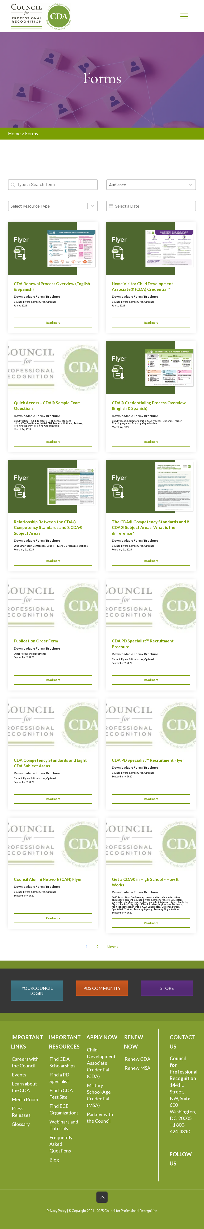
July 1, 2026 (118, 305)
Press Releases (21, 1111)
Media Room (25, 1099)
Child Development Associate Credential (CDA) (101, 1063)
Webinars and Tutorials (63, 1125)
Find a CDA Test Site (61, 1093)
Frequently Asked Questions (61, 1144)
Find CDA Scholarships (62, 1062)
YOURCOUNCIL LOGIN (37, 991)
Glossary (21, 1124)
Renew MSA (137, 1068)
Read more (53, 322)
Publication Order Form (36, 640)
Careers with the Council (25, 1062)
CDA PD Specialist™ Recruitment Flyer (148, 760)
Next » (113, 946)
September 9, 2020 (24, 657)
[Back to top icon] (102, 1197)
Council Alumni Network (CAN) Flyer (48, 879)
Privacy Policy (56, 1211)
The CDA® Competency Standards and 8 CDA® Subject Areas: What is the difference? (150, 527)
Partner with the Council (100, 1117)
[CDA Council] (41, 16)
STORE (167, 988)
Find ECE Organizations (64, 1109)
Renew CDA (137, 1059)
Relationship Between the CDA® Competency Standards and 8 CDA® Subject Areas (48, 527)
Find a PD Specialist (59, 1078)
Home (14, 133)
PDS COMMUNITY (102, 988)
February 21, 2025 (24, 549)
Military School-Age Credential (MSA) (99, 1095)
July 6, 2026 (20, 305)
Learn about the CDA (24, 1087)
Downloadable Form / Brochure (37, 296)
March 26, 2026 (22, 429)
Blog (54, 1160)
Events (19, 1075)
